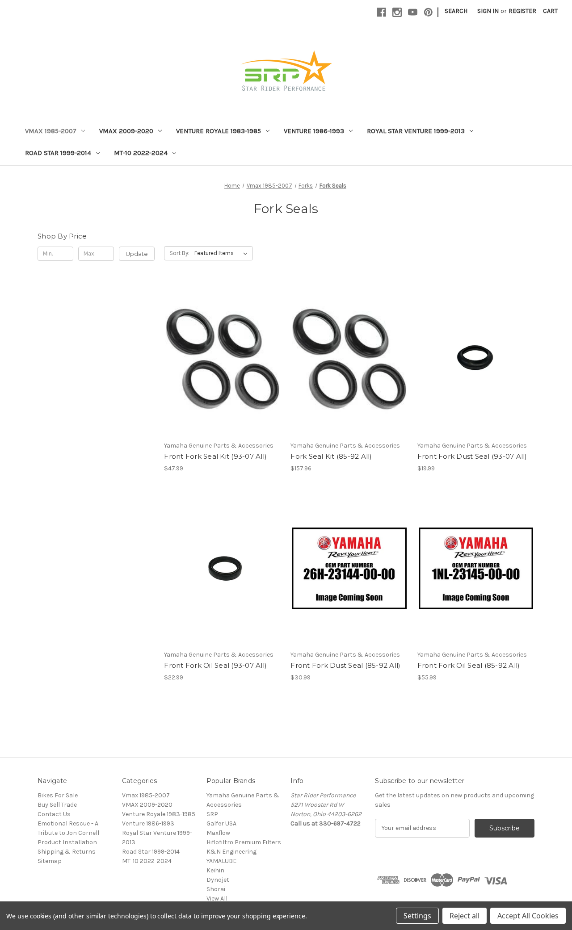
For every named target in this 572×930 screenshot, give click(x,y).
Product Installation (67, 842)
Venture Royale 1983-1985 (218, 131)
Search (456, 11)
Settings (417, 916)
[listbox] (222, 253)
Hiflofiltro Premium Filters (243, 842)
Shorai (215, 889)
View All (216, 898)
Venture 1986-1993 (314, 131)
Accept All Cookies (528, 916)
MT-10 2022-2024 (141, 153)
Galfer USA (221, 823)
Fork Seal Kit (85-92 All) (331, 456)
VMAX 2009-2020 (126, 131)
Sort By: (179, 253)
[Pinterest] (428, 12)
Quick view (221, 343)
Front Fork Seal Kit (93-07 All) (215, 456)
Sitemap (50, 861)
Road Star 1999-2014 (58, 153)
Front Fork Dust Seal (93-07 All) (472, 456)
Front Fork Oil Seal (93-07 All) (215, 665)
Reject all (464, 916)
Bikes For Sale (58, 795)
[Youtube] (412, 12)
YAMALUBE (221, 861)
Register (522, 11)
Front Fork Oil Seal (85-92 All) (468, 665)
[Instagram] (397, 12)
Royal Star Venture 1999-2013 (416, 131)
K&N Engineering (231, 851)
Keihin (215, 870)
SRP (212, 814)
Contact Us (54, 814)
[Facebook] (381, 12)
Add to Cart (223, 375)
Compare (220, 359)
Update (137, 253)
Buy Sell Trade (57, 805)
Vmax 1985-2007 (50, 131)
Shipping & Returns (67, 851)
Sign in (488, 11)
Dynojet (217, 880)
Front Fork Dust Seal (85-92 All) (345, 665)
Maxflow (218, 833)
